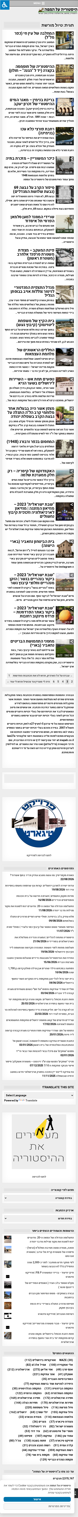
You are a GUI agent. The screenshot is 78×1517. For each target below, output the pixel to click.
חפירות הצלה (26, 1403)
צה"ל (15, 1441)
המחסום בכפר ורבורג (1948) (30, 442)
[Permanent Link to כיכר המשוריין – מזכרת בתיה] (65, 165)
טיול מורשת (62, 1407)
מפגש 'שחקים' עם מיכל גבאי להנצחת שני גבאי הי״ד (45, 1051)
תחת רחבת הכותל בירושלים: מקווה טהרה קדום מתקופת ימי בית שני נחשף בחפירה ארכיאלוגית (41, 1001)
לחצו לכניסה (39, 1177)
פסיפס (25, 1436)
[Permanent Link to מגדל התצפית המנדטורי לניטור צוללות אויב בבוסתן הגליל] (65, 294)
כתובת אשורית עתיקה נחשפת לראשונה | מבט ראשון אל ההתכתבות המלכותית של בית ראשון (43, 1043)
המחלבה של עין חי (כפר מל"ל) (34, 35)
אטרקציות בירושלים (40, 1360)
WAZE (66, 1360)
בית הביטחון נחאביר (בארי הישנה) (32, 544)
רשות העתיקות (60, 1450)
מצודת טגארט (30, 1417)
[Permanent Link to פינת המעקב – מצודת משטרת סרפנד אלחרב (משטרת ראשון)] (65, 257)
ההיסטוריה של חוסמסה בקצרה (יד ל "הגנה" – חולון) (31, 68)
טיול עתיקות (62, 1412)
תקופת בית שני (38, 1455)
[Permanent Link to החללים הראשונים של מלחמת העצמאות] (65, 357)
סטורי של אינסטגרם (58, 1431)
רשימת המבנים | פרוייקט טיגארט (56, 1314)
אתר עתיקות (44, 1374)
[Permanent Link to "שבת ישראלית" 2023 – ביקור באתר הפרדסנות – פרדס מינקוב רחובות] (65, 615)
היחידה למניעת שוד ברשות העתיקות (48, 1384)
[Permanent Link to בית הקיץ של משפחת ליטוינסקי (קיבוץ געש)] (65, 328)
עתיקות (43, 1436)
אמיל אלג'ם (36, 1365)
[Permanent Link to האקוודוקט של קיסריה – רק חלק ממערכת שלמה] (65, 478)
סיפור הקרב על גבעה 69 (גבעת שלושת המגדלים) (33, 190)
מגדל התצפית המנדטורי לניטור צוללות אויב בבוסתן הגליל (32, 291)
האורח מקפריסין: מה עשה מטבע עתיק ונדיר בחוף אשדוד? (42, 875)
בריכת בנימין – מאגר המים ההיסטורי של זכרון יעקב (32, 102)
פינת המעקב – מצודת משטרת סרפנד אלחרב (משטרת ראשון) (35, 254)
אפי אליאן (43, 1370)
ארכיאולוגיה (18, 1370)
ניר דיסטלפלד (34, 1426)
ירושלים (18, 1412)
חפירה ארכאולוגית (58, 1398)
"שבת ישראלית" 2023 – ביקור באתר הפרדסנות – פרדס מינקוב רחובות (33, 612)
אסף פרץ (64, 1370)
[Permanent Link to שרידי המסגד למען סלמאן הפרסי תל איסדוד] (65, 224)
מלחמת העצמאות (59, 1417)
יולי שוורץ (39, 1412)
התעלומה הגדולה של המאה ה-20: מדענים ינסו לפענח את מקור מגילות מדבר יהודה (50, 1240)
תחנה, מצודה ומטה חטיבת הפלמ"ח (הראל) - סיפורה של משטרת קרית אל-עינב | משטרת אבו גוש (50, 1252)
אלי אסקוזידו (61, 1365)
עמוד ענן (64, 1436)
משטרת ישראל (61, 1426)
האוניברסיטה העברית (57, 1379)
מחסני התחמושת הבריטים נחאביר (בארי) (32, 643)
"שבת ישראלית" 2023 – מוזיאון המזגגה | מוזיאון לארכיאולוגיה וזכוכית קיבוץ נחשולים (31, 510)
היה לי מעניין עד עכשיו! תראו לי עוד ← (28, 682)
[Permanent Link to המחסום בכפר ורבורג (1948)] (65, 449)
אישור (37, 1499)
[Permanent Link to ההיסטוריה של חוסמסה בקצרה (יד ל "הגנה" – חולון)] (65, 74)
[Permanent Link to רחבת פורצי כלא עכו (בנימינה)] (65, 136)
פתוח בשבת (35, 1441)
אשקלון (65, 1374)
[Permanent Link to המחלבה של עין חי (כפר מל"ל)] (65, 40)
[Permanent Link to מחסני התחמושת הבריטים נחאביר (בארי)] (65, 648)
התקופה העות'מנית (59, 1393)
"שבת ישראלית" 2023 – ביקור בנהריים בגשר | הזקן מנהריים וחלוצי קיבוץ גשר (32, 579)
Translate (31, 1100)
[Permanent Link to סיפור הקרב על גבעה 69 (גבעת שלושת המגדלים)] (65, 195)
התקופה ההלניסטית (26, 1388)
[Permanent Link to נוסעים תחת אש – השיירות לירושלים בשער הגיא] (65, 386)
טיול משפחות (36, 1407)
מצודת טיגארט (61, 1422)
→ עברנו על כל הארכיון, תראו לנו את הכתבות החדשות (43, 676)
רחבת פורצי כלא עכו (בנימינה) (37, 131)
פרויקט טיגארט (61, 1441)
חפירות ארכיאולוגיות (57, 1403)
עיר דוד (32, 1431)
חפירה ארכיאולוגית (25, 1398)
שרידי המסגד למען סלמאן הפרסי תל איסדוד (32, 219)
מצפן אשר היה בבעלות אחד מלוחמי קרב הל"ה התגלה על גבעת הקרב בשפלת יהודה (30, 412)
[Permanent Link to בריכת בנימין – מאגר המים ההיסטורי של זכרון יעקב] (65, 107)
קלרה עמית (63, 1445)
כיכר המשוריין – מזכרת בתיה (30, 158)
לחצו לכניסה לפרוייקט (39, 855)
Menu (37, 3)
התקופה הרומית (29, 1393)
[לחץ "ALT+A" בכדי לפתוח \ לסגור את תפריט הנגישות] (4, 5)
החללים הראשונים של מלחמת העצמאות (35, 352)
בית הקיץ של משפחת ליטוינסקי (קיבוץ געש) (35, 323)
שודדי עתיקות (33, 1450)
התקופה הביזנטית (58, 1388)
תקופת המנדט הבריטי (56, 1460)
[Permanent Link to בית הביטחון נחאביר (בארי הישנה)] (65, 549)
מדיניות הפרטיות (59, 1506)
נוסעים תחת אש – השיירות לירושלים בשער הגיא (31, 381)
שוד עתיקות (63, 1455)
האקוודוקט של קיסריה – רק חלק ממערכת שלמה (30, 473)
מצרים (39, 1422)
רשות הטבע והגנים (36, 1445)
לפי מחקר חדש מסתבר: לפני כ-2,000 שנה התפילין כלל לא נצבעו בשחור (50, 1264)
